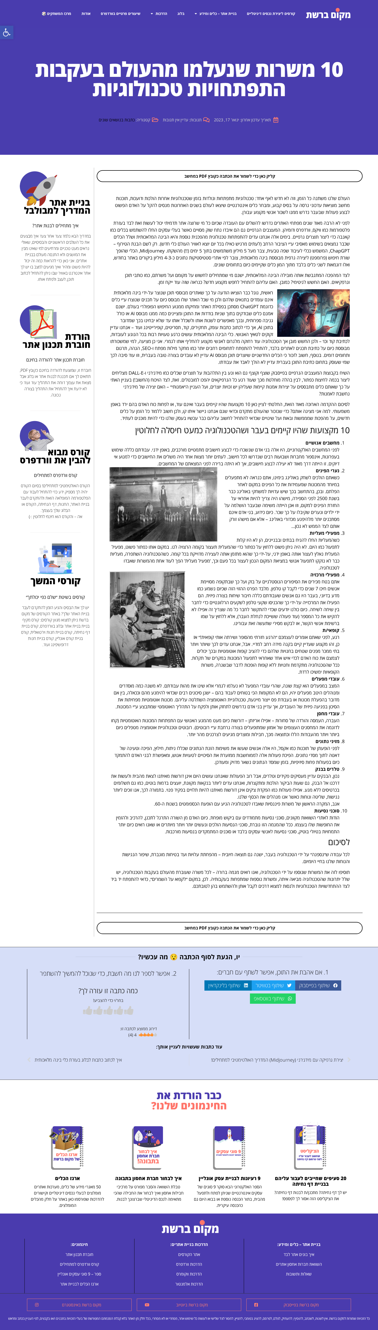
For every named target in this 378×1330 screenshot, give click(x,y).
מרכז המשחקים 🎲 (56, 13)
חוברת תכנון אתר (79, 1254)
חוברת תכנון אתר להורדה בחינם (55, 360)
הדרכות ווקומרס (189, 1274)
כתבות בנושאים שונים (117, 120)
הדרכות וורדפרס (189, 1264)
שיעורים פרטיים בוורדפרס (120, 13)
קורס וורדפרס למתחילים (55, 475)
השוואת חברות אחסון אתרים (299, 1264)
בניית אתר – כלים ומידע (218, 13)
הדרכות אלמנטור (189, 1284)
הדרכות (161, 13)
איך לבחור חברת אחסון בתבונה (148, 1178)
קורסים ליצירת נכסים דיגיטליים (271, 13)
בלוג (180, 13)
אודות (86, 13)
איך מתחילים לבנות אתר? (55, 225)
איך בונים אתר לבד (299, 1254)
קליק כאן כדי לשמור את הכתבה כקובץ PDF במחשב (229, 176)
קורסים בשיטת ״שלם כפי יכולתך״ (55, 597)
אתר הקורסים (189, 1254)
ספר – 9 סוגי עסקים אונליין (79, 1274)
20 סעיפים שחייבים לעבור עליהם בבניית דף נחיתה (310, 1181)
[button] (6, 32)
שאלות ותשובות (299, 1274)
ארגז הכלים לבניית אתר (79, 1284)
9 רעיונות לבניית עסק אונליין (229, 1178)
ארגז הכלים (67, 1178)
